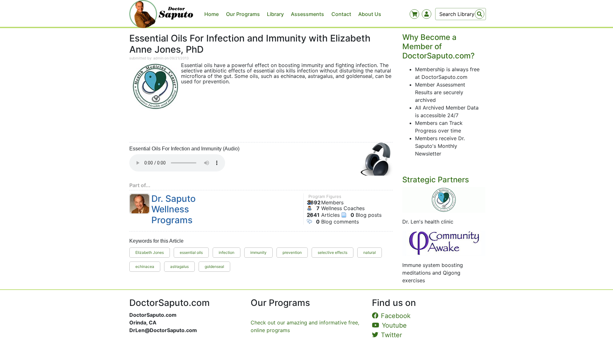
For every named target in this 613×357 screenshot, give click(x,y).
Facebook (396, 316)
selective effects (332, 252)
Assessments (307, 14)
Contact (341, 14)
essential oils (191, 252)
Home (211, 14)
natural (369, 252)
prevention (292, 252)
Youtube (394, 325)
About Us (369, 14)
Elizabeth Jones (149, 252)
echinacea (144, 266)
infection (226, 252)
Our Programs (243, 14)
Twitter (391, 335)
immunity (258, 252)
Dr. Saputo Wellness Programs (173, 209)
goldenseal (214, 266)
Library (275, 14)
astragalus (179, 266)
